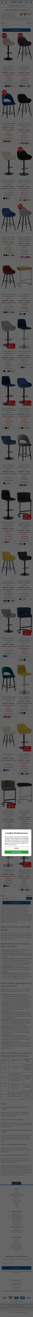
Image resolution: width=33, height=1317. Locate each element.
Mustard (11, 86)
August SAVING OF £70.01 (24, 358)
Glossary (16, 1243)
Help (16, 1204)
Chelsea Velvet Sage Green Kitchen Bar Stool (8, 699)
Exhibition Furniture (16, 1219)
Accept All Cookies (16, 852)
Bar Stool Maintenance (16, 1244)
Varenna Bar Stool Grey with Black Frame (8, 640)
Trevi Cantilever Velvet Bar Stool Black (24, 813)
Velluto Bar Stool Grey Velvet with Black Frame (8, 353)
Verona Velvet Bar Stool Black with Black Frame (8, 524)
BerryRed (20, 86)
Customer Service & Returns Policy (16, 1195)
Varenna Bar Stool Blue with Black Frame (8, 467)
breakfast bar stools (8, 966)
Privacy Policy (16, 1201)
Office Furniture (16, 1220)
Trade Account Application (16, 1193)
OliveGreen (29, 86)
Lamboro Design (17, 1241)
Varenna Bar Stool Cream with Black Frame (8, 182)
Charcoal (4, 141)
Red (8, 141)
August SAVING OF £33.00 (8, 75)
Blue (8, 86)
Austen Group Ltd (22, 1312)
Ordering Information (16, 1248)
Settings (16, 848)
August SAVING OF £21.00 (8, 188)
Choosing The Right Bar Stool (16, 1230)
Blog (16, 1251)
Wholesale (16, 1240)
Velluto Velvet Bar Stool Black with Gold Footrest (24, 125)
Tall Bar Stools (16, 1224)
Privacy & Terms (12, 844)
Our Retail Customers (16, 1246)
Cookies (16, 1203)
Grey (4, 86)
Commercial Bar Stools (16, 1217)
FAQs (16, 1206)
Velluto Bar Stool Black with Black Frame (24, 182)
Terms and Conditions (16, 1200)
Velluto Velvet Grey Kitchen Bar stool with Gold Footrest (24, 239)
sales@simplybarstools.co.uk (13, 1290)
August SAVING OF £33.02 (24, 763)
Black (6, 86)
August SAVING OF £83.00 (8, 417)
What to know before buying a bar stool (16, 1216)
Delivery (16, 1192)
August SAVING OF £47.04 (24, 75)
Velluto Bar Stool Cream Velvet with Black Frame (8, 68)
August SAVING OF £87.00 (24, 533)
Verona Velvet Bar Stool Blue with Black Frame (8, 410)
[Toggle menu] (2, 2)
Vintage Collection (16, 1214)
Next (29, 25)
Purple (27, 257)
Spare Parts (16, 1228)
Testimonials (16, 1249)
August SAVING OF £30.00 (24, 474)
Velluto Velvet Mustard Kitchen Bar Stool (8, 583)
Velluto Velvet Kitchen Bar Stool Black (24, 68)
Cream (27, 86)
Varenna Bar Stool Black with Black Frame (24, 583)
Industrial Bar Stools (16, 1225)
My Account (16, 1198)
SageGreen (6, 141)
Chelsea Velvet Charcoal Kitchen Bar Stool (24, 467)
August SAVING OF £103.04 (24, 303)
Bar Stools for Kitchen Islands (16, 1227)
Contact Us (16, 1197)
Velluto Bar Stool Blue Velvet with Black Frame (24, 410)
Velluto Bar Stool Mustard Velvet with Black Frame (24, 756)
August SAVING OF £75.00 (8, 130)
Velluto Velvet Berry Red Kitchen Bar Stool (8, 296)
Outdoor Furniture (16, 1222)
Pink (13, 86)
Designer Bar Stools (16, 1232)
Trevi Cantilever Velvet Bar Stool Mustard (24, 296)
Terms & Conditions (26, 1271)
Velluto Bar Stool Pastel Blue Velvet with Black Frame (24, 871)
